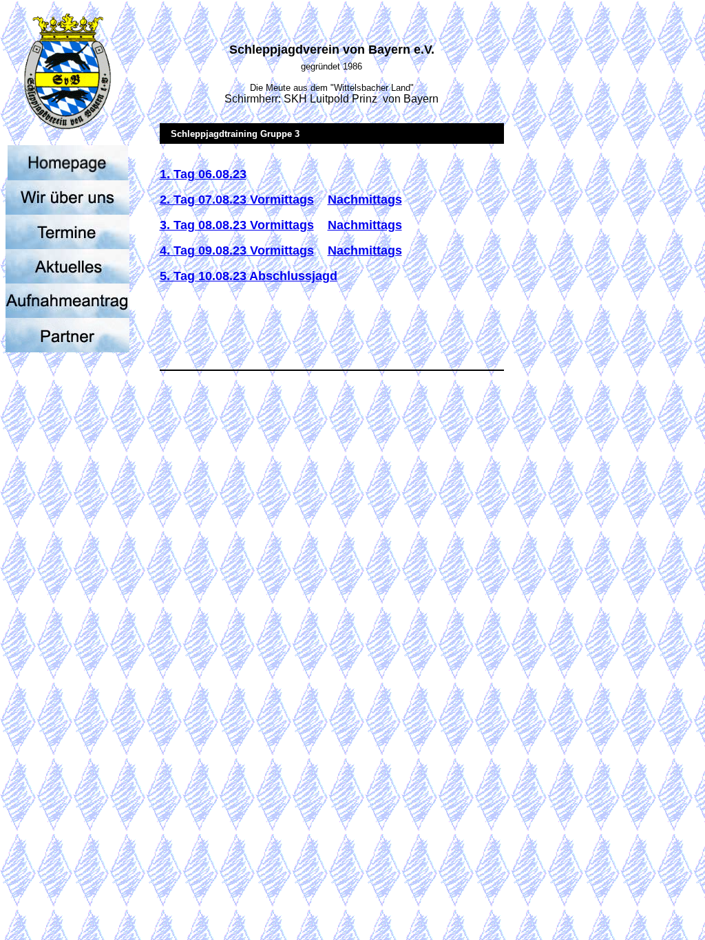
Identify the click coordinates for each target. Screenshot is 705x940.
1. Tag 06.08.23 (203, 174)
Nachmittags (365, 199)
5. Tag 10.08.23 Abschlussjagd (248, 276)
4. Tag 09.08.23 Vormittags (237, 250)
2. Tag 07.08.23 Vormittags (237, 199)
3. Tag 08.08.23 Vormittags (237, 225)
